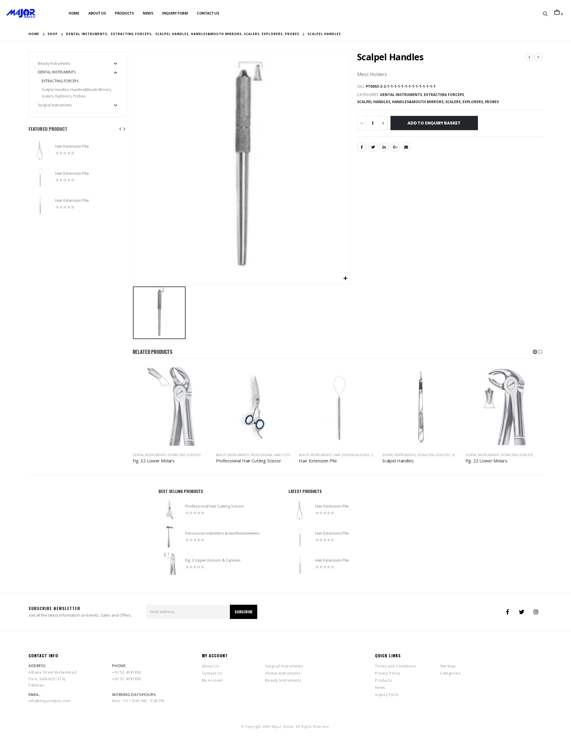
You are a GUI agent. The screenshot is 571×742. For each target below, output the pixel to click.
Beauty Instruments (149, 455)
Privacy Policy (387, 673)
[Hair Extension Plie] (40, 150)
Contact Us (208, 13)
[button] (535, 351)
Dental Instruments (401, 94)
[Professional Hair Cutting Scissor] (170, 510)
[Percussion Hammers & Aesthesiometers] (170, 537)
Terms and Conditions (395, 666)
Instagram (536, 612)
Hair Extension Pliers (268, 455)
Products (124, 13)
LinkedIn (384, 147)
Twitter (373, 147)
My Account (212, 680)
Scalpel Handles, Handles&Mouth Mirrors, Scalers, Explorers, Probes (428, 101)
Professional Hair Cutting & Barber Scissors (204, 455)
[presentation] (120, 128)
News (148, 13)
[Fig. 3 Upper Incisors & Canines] (170, 564)
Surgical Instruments (55, 105)
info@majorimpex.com (49, 700)
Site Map (448, 666)
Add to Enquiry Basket (434, 123)
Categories (450, 673)
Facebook (362, 147)
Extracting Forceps (444, 94)
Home (74, 13)
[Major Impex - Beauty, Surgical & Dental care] (21, 13)
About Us (97, 13)
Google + (395, 147)
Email (406, 147)
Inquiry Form (175, 13)
